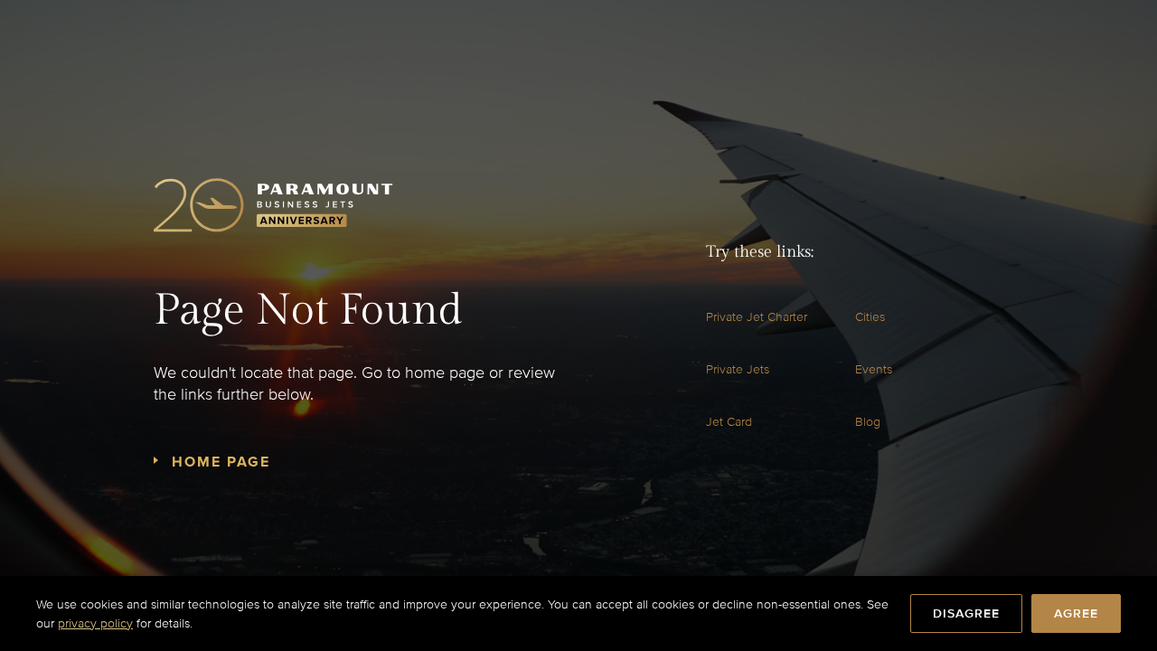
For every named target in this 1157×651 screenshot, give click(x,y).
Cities (870, 317)
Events (873, 369)
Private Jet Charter (756, 317)
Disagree (966, 613)
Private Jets (737, 369)
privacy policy (95, 623)
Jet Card (729, 421)
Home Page (221, 462)
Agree (1076, 613)
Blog (867, 421)
